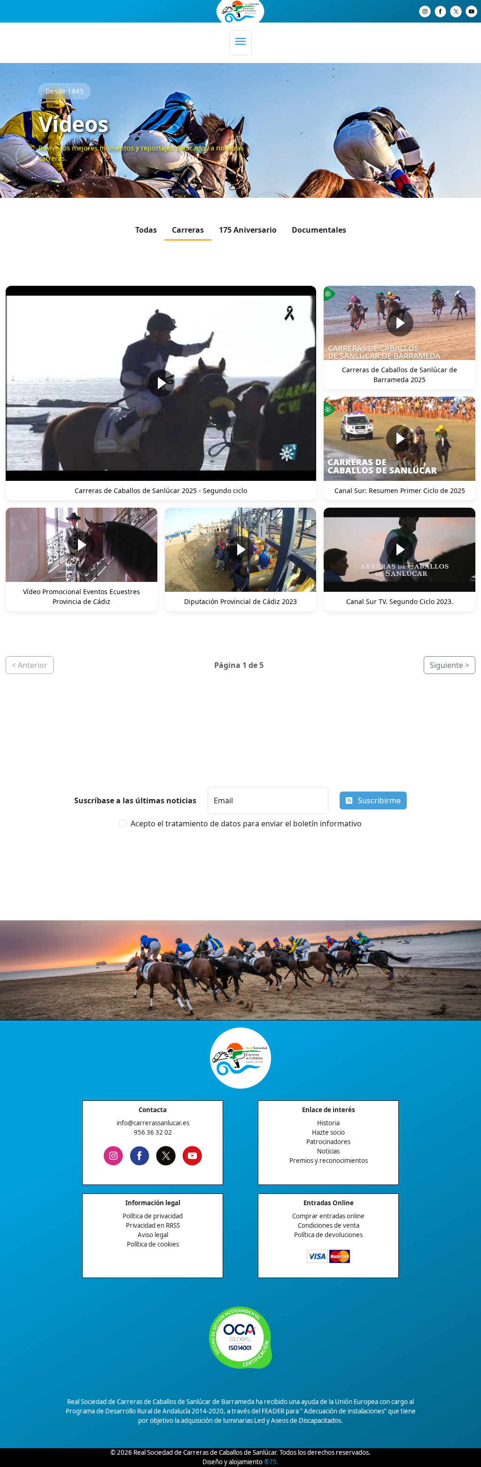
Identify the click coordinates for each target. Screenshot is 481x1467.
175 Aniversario (248, 230)
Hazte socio (328, 1132)
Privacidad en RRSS (153, 1225)
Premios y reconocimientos (328, 1160)
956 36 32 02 (153, 1132)
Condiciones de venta (328, 1225)
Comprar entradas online (328, 1216)
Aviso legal (153, 1235)
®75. (271, 1462)
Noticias (328, 1151)
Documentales (319, 230)
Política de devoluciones (328, 1235)
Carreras (188, 230)
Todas (146, 230)
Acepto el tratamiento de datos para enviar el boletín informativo (246, 823)
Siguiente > (449, 665)
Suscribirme (378, 800)
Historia (328, 1123)
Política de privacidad (153, 1216)
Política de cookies (153, 1244)
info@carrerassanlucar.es (152, 1123)
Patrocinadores (328, 1142)
